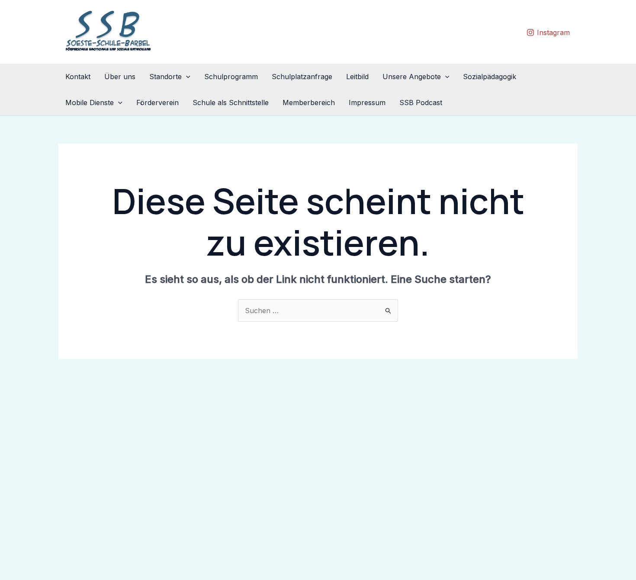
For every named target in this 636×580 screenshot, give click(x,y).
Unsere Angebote (411, 76)
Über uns (119, 76)
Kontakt (77, 76)
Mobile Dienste (89, 102)
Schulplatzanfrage (302, 76)
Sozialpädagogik (489, 76)
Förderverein (157, 102)
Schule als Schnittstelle (231, 102)
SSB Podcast (420, 102)
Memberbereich (309, 102)
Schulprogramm (231, 76)
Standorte (165, 76)
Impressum (367, 102)
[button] (186, 77)
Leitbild (357, 76)
